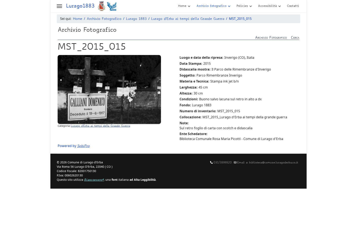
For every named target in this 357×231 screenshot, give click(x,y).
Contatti (293, 6)
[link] (178, 37)
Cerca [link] (295, 37)
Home (182, 6)
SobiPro (83, 146)
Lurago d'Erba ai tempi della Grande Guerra (100, 126)
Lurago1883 (80, 6)
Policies (242, 6)
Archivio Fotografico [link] (271, 37)
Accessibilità (267, 6)
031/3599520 (222, 163)
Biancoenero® (94, 180)
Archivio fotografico (211, 6)
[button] (59, 6)
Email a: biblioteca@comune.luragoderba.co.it (267, 163)
